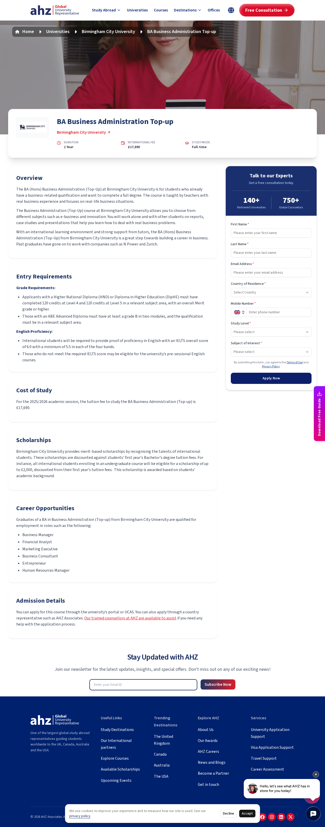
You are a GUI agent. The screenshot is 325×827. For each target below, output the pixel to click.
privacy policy (79, 816)
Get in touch (208, 784)
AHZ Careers (208, 751)
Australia (162, 765)
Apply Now (271, 378)
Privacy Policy (271, 366)
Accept (247, 813)
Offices (214, 10)
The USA (161, 776)
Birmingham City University (108, 31)
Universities (137, 10)
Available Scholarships (120, 769)
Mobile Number (243, 303)
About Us (206, 729)
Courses (161, 10)
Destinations (185, 10)
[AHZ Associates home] (54, 10)
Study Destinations (117, 729)
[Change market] (231, 10)
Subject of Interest (246, 343)
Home (28, 31)
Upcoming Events (116, 780)
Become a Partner (213, 773)
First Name (240, 224)
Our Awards (208, 740)
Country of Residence (248, 283)
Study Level (241, 323)
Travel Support (264, 758)
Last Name (240, 244)
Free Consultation (263, 10)
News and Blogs (211, 762)
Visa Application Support (272, 747)
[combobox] (271, 292)
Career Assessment (267, 769)
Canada (160, 754)
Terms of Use (294, 362)
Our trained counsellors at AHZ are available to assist (130, 618)
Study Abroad (104, 10)
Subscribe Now (218, 684)
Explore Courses (115, 758)
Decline (228, 813)
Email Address (242, 264)
